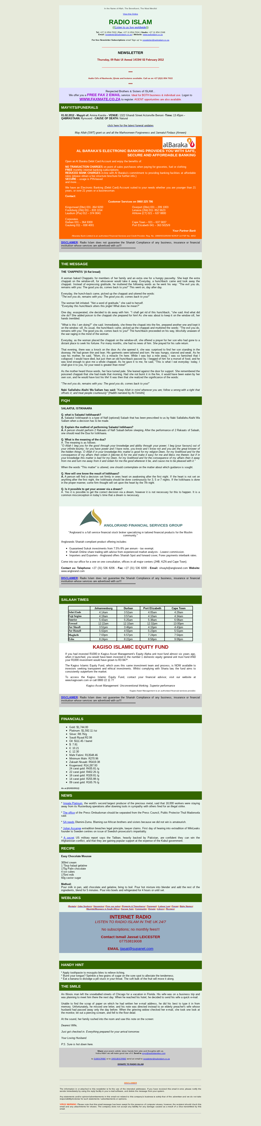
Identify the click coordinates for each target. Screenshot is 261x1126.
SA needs (68, 822)
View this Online (130, 14)
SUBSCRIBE (100, 1059)
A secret (69, 837)
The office (69, 812)
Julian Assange (72, 828)
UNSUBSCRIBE (118, 1059)
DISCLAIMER (69, 242)
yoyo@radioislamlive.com (153, 1053)
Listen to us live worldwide (130, 27)
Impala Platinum (73, 803)
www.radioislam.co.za (153, 34)
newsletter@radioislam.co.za (118, 34)
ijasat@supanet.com (136, 949)
